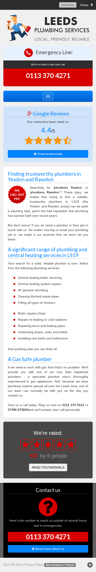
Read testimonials (49, 154)
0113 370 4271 (48, 75)
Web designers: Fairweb (60, 565)
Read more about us (49, 549)
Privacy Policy (34, 564)
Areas (84, 5)
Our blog (67, 5)
